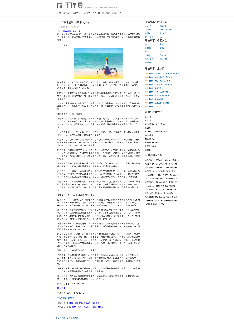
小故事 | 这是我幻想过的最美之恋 (160, 84)
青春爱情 (76, 13)
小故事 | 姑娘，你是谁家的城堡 (160, 81)
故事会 (100, 307)
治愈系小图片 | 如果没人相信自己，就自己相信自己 (163, 167)
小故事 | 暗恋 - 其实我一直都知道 (160, 77)
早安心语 (148, 29)
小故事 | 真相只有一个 (157, 88)
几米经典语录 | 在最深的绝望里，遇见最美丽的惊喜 (163, 164)
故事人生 (67, 13)
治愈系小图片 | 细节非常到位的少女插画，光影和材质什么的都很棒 (169, 182)
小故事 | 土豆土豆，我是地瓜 (159, 103)
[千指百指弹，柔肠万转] (98, 63)
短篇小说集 (164, 59)
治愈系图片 (116, 13)
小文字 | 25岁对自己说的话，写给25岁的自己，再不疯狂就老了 (167, 178)
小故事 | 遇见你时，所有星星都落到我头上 (164, 73)
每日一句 (148, 26)
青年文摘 (148, 48)
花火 (79, 307)
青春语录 (96, 13)
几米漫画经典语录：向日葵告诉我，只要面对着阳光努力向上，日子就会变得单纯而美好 (176, 197)
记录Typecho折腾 (166, 29)
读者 (68, 307)
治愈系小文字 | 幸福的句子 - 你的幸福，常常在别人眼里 (164, 175)
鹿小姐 (147, 33)
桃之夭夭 (163, 33)
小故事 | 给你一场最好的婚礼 (159, 92)
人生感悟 (86, 13)
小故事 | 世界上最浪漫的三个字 (160, 95)
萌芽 (161, 37)
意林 (74, 307)
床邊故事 (148, 62)
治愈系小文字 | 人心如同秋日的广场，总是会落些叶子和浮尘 (166, 171)
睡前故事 (76, 31)
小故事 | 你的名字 (155, 106)
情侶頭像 (163, 26)
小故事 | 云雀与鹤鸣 (156, 99)
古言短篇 (163, 55)
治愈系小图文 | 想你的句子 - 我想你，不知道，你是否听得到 (166, 160)
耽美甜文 (106, 13)
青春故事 (70, 303)
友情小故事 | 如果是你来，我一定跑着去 (159, 193)
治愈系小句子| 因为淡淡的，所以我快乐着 (160, 186)
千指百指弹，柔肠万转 (65, 298)
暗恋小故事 (149, 59)
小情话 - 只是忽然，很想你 (154, 204)
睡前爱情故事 (72, 318)
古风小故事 (149, 37)
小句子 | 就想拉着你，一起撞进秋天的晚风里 (161, 200)
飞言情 (86, 307)
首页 (59, 13)
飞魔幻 (93, 307)
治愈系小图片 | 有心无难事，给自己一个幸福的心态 (163, 189)
